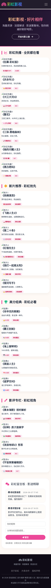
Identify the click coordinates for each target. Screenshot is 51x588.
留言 (26, 537)
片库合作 (25, 571)
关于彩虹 (15, 571)
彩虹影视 (14, 4)
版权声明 (36, 571)
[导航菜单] (46, 4)
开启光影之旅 (24, 36)
